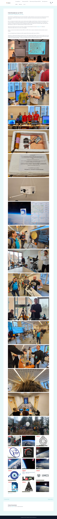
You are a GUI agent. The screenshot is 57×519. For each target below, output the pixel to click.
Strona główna (17, 1)
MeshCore (20, 4)
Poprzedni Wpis (6, 499)
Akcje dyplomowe (44, 1)
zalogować (12, 506)
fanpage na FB (39, 26)
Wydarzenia (16, 14)
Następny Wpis (50, 499)
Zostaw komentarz (11, 14)
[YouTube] (52, 2)
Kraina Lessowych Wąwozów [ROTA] (35, 1)
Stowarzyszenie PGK (25, 1)
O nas (24, 4)
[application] (20, 1)
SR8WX (16, 4)
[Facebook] (50, 2)
